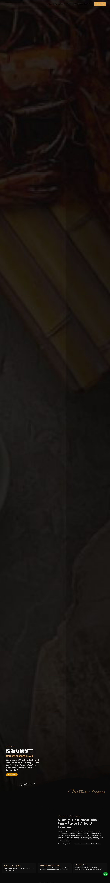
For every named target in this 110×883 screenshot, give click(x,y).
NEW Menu (62, 4)
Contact (87, 4)
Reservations (78, 4)
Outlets (69, 4)
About (55, 4)
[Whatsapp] (105, 874)
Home (49, 4)
